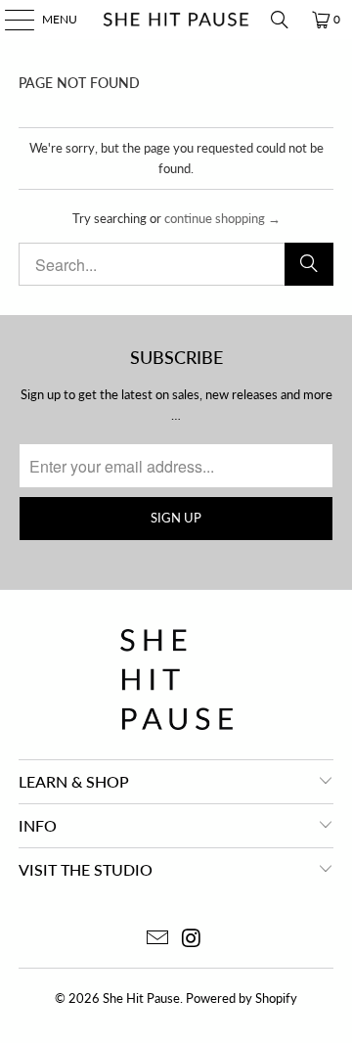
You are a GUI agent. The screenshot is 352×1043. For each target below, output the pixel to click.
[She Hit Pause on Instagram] (192, 939)
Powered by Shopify (241, 998)
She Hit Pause (141, 998)
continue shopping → (222, 218)
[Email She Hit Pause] (158, 939)
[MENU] (10, 19)
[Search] (279, 19)
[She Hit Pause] (176, 19)
